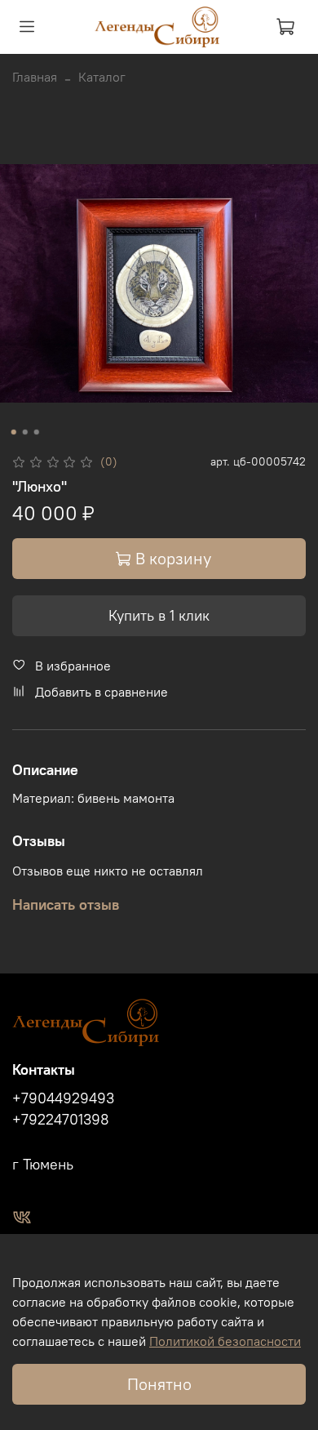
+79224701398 (60, 1120)
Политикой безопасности (225, 1341)
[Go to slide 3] (36, 432)
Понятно (159, 1384)
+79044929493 (63, 1098)
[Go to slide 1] (13, 432)
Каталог (102, 77)
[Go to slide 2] (25, 432)
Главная (34, 77)
